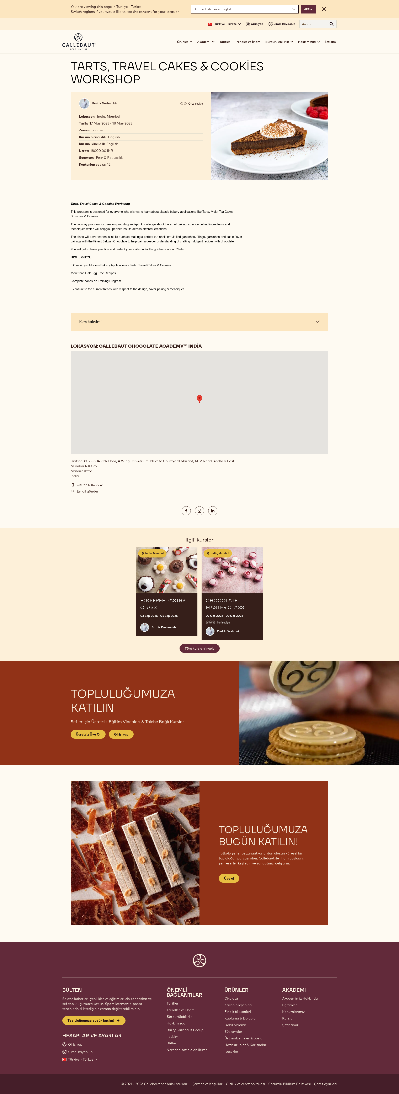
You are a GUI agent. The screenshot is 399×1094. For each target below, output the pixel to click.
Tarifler (224, 42)
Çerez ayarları (325, 1084)
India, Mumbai (108, 116)
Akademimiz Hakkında (300, 998)
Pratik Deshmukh (104, 103)
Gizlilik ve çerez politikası (245, 1084)
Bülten (172, 1043)
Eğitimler (289, 1005)
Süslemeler (233, 1031)
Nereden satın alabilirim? (187, 1050)
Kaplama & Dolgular (240, 1018)
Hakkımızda (176, 1023)
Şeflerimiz (290, 1025)
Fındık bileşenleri (237, 1012)
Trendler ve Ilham (181, 1010)
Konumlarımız (293, 1012)
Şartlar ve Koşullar (207, 1084)
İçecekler (231, 1051)
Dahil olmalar (235, 1025)
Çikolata (231, 998)
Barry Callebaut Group (185, 1030)
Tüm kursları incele (199, 648)
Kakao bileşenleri (238, 1005)
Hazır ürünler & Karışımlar (245, 1045)
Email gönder (88, 491)
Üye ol (229, 878)
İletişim (330, 42)
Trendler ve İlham (247, 42)
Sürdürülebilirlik (179, 1017)
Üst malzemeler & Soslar (244, 1038)
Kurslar (288, 1018)
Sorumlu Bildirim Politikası (289, 1084)
